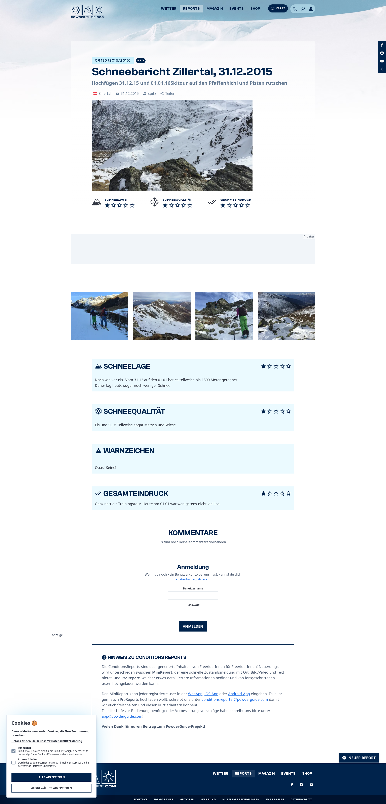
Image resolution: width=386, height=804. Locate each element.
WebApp (195, 693)
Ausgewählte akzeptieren (51, 788)
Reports (191, 8)
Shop (255, 8)
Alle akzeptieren (51, 777)
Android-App (239, 693)
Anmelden (193, 626)
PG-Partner (163, 799)
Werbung (208, 799)
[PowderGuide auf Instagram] (382, 53)
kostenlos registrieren (192, 579)
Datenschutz (301, 799)
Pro (140, 60)
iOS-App (211, 693)
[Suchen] (302, 8)
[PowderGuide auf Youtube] (382, 61)
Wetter (168, 8)
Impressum (275, 799)
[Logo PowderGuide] (88, 11)
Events (236, 8)
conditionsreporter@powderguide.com (235, 699)
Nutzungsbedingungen (240, 799)
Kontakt (141, 799)
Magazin (214, 8)
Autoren (187, 799)
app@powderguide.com (122, 716)
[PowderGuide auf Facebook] (382, 45)
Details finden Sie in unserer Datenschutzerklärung (46, 741)
